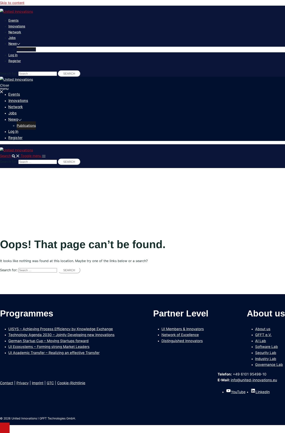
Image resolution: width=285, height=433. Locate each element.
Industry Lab (265, 359)
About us (262, 329)
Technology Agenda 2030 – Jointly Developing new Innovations (61, 335)
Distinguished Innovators (182, 341)
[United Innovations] (16, 11)
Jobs (12, 38)
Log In (13, 55)
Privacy (22, 383)
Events (13, 21)
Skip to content (12, 3)
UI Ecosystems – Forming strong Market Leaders (49, 347)
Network (14, 32)
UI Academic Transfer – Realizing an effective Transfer (54, 353)
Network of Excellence (180, 335)
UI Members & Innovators (182, 329)
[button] (10, 156)
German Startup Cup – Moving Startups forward (48, 341)
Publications (26, 49)
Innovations (16, 26)
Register (14, 61)
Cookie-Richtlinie (71, 383)
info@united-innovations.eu (254, 380)
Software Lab (266, 347)
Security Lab (265, 353)
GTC (50, 383)
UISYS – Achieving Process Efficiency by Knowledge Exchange (60, 329)
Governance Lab (269, 365)
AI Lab (260, 341)
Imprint (37, 383)
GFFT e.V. (263, 335)
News (12, 44)
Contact (6, 383)
